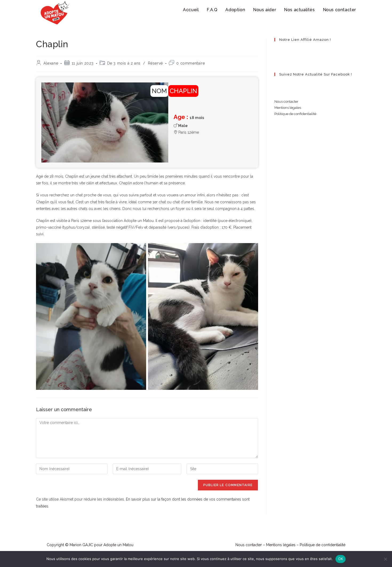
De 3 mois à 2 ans (124, 63)
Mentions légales (287, 108)
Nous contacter (286, 102)
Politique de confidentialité (295, 114)
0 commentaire (190, 63)
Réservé (155, 63)
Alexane (50, 63)
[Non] (385, 559)
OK (340, 559)
